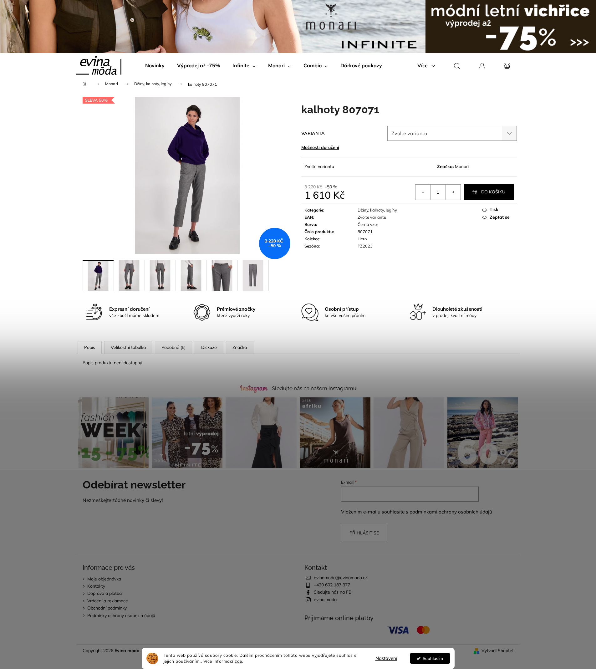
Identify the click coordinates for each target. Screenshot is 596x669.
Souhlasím (433, 658)
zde (238, 661)
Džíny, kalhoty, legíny (377, 209)
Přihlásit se (364, 533)
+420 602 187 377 (332, 585)
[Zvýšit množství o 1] (453, 192)
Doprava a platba (104, 593)
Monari (462, 166)
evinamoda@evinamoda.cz (340, 577)
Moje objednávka (104, 579)
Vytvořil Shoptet (497, 650)
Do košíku (493, 192)
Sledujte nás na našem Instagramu (314, 388)
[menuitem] (155, 65)
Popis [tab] (89, 347)
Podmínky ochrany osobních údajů (121, 615)
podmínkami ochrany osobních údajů (451, 512)
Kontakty (96, 586)
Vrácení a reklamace (107, 601)
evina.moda (325, 599)
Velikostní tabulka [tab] (128, 347)
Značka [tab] (239, 347)
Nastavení (386, 658)
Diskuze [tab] (209, 347)
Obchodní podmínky (107, 608)
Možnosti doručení (320, 147)
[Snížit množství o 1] (422, 192)
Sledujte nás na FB (333, 592)
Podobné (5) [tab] (173, 347)
